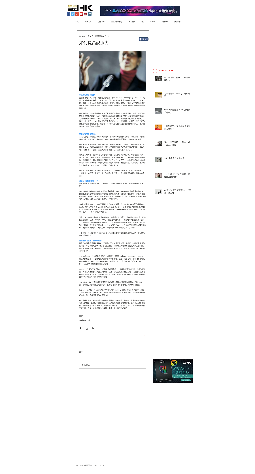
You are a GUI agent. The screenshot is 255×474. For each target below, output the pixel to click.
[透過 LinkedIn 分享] (93, 328)
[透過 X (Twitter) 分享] (87, 328)
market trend (84, 320)
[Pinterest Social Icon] (85, 14)
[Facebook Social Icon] (68, 14)
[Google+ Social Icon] (77, 14)
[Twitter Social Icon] (73, 14)
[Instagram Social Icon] (90, 14)
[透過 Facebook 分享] (80, 328)
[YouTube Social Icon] (81, 14)
